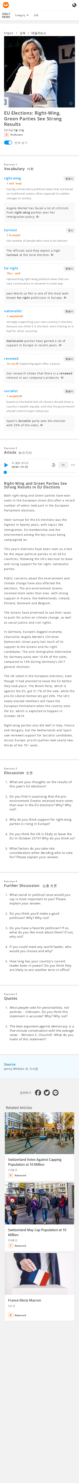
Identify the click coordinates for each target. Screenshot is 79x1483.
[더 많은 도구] (73, 465)
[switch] (8, 143)
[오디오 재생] (37, 217)
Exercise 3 (10, 768)
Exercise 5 (10, 994)
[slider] (5, 472)
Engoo (9, 33)
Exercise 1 (10, 164)
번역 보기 (21, 143)
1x (63, 465)
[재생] (6, 465)
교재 (35, 15)
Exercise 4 (10, 881)
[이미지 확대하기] (39, 71)
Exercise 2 (10, 448)
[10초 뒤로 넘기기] (53, 465)
